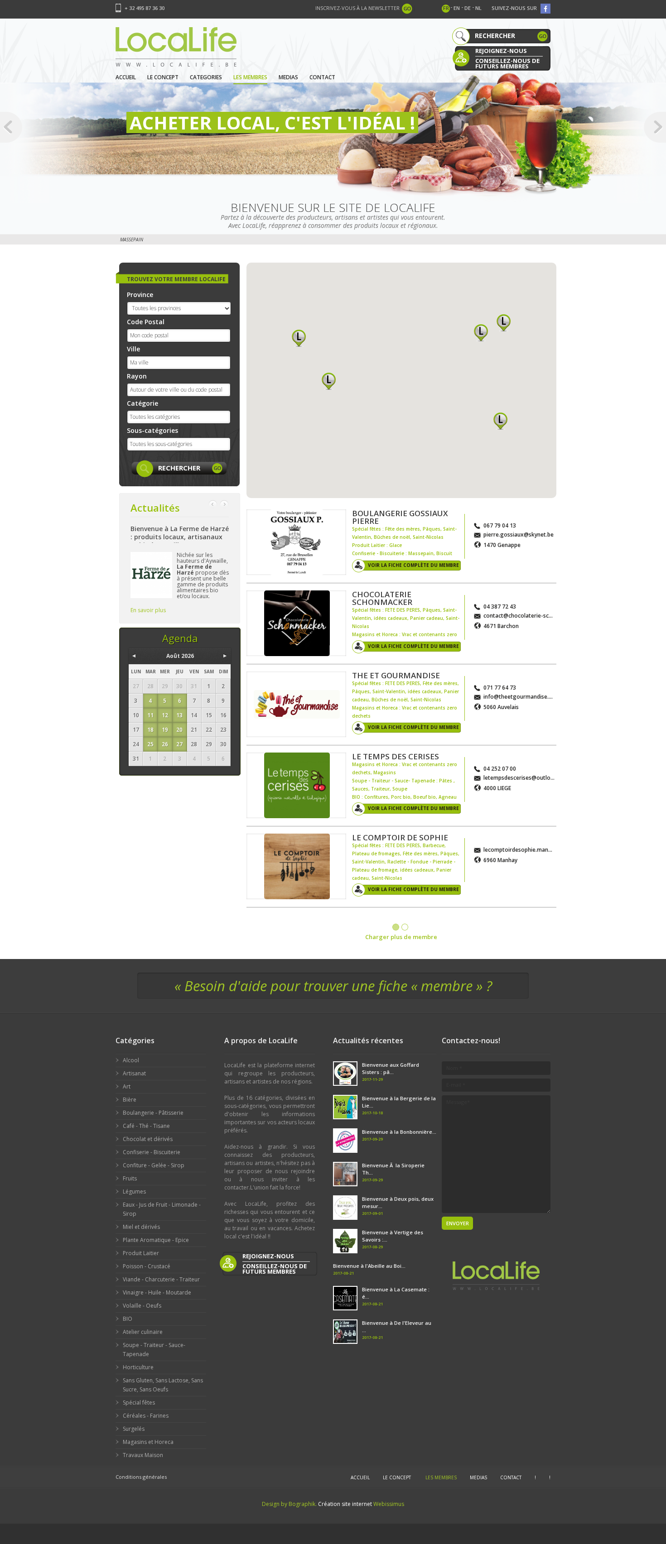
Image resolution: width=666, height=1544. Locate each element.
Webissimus (388, 1504)
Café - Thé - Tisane (146, 1126)
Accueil (126, 77)
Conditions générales (141, 1476)
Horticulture (138, 1367)
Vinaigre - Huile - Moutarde (157, 1292)
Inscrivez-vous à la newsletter (357, 8)
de (467, 8)
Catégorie (142, 403)
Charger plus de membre (401, 937)
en (457, 8)
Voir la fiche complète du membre (413, 565)
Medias (288, 77)
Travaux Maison (143, 1455)
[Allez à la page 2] (404, 927)
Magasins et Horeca (148, 1442)
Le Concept (163, 77)
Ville (133, 349)
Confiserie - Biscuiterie (151, 1152)
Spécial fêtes (139, 1402)
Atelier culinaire (143, 1332)
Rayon (137, 376)
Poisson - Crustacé (146, 1266)
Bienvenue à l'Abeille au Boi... (369, 1265)
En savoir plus (148, 610)
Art (126, 1086)
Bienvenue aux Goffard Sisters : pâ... (390, 1068)
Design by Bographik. (289, 1504)
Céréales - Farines (146, 1415)
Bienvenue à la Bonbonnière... (399, 1131)
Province (140, 294)
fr (446, 8)
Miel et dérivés (141, 1227)
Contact (322, 77)
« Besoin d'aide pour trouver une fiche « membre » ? (333, 985)
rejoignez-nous (501, 51)
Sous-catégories (152, 430)
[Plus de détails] (296, 542)
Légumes (134, 1191)
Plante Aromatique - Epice (156, 1240)
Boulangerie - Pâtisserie (153, 1113)
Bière (129, 1099)
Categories (206, 77)
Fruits (130, 1178)
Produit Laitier (141, 1253)
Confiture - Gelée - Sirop (153, 1165)
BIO (127, 1319)
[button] (299, 338)
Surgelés (134, 1429)
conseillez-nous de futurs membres (507, 63)
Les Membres (250, 77)
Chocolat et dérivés (148, 1139)
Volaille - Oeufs (142, 1305)
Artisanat (134, 1073)
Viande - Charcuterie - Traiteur (161, 1279)
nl (478, 8)
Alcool (131, 1060)
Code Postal (145, 321)
